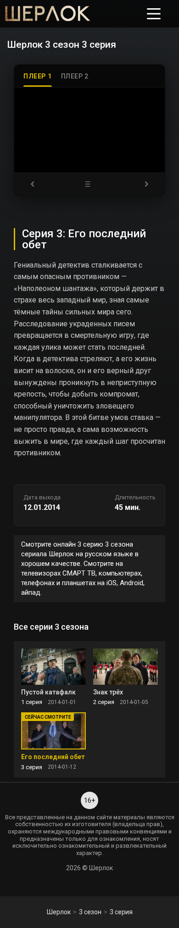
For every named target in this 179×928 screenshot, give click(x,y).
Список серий (89, 184)
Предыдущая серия (35, 184)
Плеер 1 (37, 76)
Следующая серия (144, 184)
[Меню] (154, 13)
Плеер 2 (75, 76)
